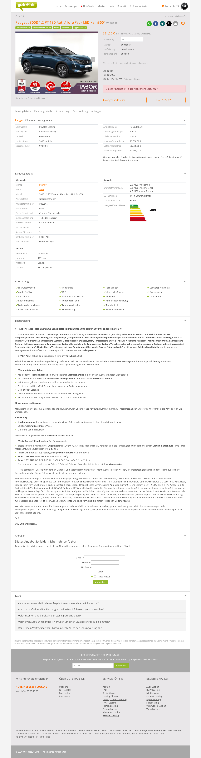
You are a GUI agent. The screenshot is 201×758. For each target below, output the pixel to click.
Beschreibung (80, 111)
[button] (149, 23)
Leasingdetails (23, 111)
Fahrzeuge (71, 6)
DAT (21, 736)
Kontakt (121, 6)
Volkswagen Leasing (156, 705)
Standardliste (103, 576)
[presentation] (21, 59)
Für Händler (65, 689)
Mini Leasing (152, 693)
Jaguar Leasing (153, 699)
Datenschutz (65, 693)
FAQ (105, 689)
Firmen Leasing (110, 705)
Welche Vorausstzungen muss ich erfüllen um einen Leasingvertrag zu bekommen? (64, 621)
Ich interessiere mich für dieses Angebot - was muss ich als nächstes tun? (58, 603)
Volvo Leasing (153, 709)
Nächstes (179, 16)
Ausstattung (62, 111)
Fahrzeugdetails (43, 111)
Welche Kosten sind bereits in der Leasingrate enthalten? (49, 615)
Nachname (86, 567)
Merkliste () (172, 6)
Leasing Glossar (110, 696)
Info (112, 6)
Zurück (20, 16)
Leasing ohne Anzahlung (115, 699)
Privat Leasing (109, 702)
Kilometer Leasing (111, 712)
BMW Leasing (153, 689)
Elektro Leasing (110, 709)
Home (58, 6)
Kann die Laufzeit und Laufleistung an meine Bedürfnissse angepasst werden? (61, 609)
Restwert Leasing (111, 715)
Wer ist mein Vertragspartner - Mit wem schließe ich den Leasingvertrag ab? (60, 628)
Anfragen (96, 111)
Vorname (86, 562)
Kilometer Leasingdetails (33, 120)
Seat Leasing (152, 702)
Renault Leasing (154, 696)
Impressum (64, 696)
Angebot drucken (116, 100)
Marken (102, 6)
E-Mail (80, 557)
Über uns (63, 686)
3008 (41, 189)
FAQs (18, 595)
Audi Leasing (152, 686)
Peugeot (43, 184)
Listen (100, 571)
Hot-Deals (88, 6)
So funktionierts (138, 6)
